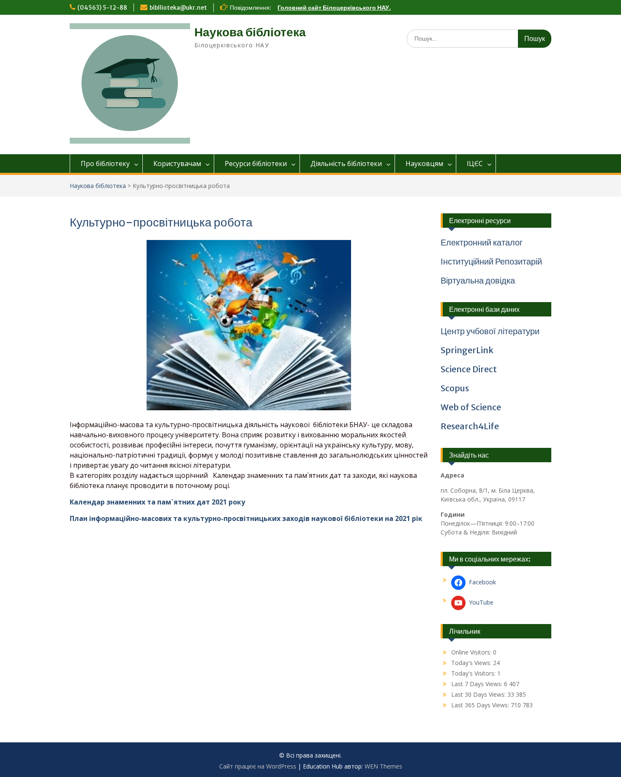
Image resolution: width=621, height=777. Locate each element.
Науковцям (424, 163)
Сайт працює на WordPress (257, 766)
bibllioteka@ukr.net (178, 7)
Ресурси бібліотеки (256, 163)
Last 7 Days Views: (477, 684)
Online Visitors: (472, 652)
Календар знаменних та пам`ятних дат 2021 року (157, 502)
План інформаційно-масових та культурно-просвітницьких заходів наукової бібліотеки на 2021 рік (246, 518)
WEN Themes (383, 766)
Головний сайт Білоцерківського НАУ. (334, 7)
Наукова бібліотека (250, 32)
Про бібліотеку (105, 163)
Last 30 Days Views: (479, 694)
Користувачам (177, 163)
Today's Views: (472, 663)
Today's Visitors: (474, 673)
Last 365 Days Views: (481, 705)
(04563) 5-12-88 (102, 7)
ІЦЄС (475, 163)
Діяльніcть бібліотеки (346, 163)
